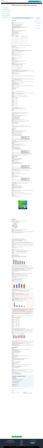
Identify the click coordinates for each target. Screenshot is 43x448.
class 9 (20, 3)
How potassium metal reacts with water (6, 15)
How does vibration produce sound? (6, 13)
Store (40, 1)
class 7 (16, 3)
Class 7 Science (19, 436)
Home (2, 3)
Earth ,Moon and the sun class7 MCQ (38, 19)
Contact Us (21, 441)
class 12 (27, 3)
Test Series (33, 1)
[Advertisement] (27, 12)
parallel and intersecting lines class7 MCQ (38, 23)
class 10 (22, 3)
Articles (29, 1)
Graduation (33, 3)
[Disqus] (23, 413)
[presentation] (18, 51)
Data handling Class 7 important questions (28, 393)
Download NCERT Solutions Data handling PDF (17, 388)
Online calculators (36, 3)
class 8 (18, 3)
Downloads (37, 1)
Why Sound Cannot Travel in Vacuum (6, 11)
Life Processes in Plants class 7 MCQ (38, 26)
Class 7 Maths (14, 436)
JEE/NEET (30, 3)
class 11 (25, 3)
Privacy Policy (21, 442)
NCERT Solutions (40, 3)
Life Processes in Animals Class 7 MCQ (38, 28)
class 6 (14, 3)
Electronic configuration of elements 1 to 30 (5, 9)
